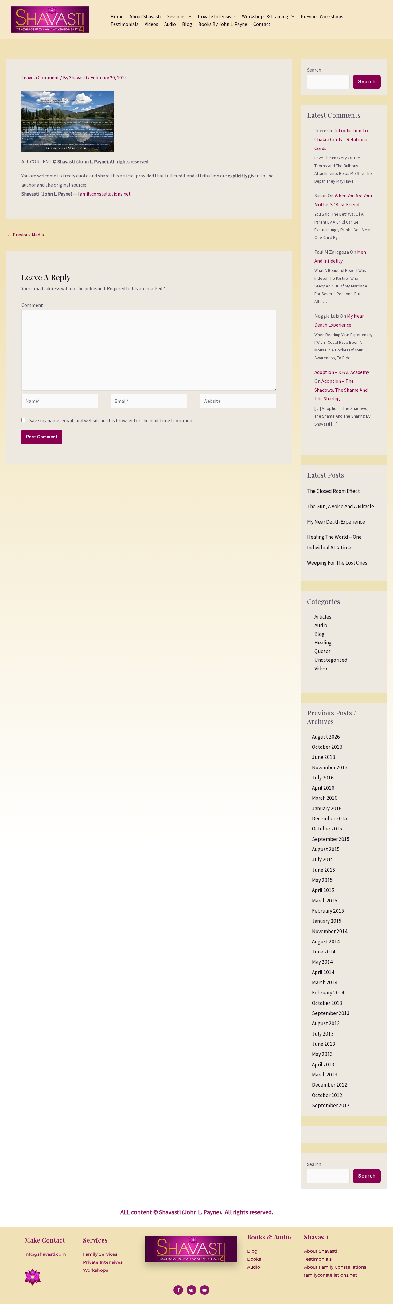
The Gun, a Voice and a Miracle (340, 506)
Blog (319, 634)
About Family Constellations (335, 1267)
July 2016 (323, 777)
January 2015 (327, 921)
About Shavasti (320, 1251)
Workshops (95, 1270)
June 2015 (323, 869)
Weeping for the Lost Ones (337, 562)
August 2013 (326, 1023)
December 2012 (329, 1084)
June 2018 (323, 757)
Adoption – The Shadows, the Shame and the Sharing (341, 390)
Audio (320, 625)
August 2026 (326, 736)
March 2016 (324, 798)
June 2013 (323, 1043)
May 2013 (322, 1054)
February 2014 (328, 992)
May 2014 (322, 961)
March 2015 (324, 900)
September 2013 (331, 1013)
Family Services (100, 1254)
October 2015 (327, 828)
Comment (33, 305)
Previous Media (25, 235)
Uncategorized (331, 659)
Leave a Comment (40, 77)
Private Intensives (103, 1262)
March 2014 (324, 982)
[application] (188, 16)
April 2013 (323, 1064)
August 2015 (326, 849)
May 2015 (322, 880)
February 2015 (328, 910)
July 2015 (323, 859)
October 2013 (327, 1003)
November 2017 (330, 767)
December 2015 (329, 818)
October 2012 (327, 1095)
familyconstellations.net (104, 194)
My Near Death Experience (336, 521)
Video (320, 668)
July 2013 (323, 1033)
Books (254, 1259)
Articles (322, 616)
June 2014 (323, 951)
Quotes (322, 651)
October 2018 (327, 746)
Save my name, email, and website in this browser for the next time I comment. (112, 420)
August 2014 (326, 941)
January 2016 (327, 808)
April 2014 (323, 972)
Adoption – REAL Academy (341, 372)
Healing (323, 642)
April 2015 (323, 890)
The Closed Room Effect (333, 491)
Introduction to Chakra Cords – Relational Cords (341, 139)
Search (314, 70)
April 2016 (323, 787)
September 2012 (331, 1105)
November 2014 (330, 931)
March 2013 (324, 1074)
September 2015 (331, 839)
